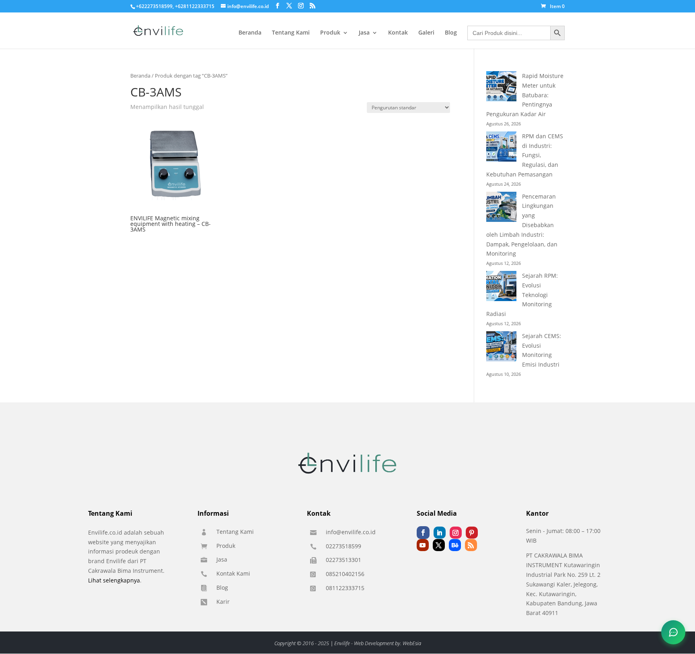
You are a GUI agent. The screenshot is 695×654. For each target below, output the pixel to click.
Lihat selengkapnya (114, 580)
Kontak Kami (233, 573)
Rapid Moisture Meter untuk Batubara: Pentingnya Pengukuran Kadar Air (524, 95)
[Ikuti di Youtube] (423, 545)
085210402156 (345, 574)
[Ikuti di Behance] (455, 545)
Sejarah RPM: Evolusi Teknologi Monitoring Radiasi (522, 295)
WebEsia (412, 643)
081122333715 (345, 588)
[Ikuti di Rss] (471, 545)
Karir (223, 601)
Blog (451, 33)
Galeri (426, 33)
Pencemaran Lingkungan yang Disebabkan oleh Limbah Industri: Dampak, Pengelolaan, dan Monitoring (521, 225)
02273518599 (343, 546)
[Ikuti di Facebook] (423, 532)
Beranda (250, 33)
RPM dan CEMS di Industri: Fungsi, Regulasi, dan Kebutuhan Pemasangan (524, 155)
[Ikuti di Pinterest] (472, 533)
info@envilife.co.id (351, 532)
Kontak (398, 33)
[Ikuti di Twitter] (439, 545)
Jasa (364, 33)
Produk (330, 33)
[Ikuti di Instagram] (456, 533)
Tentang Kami (291, 33)
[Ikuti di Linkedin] (440, 533)
